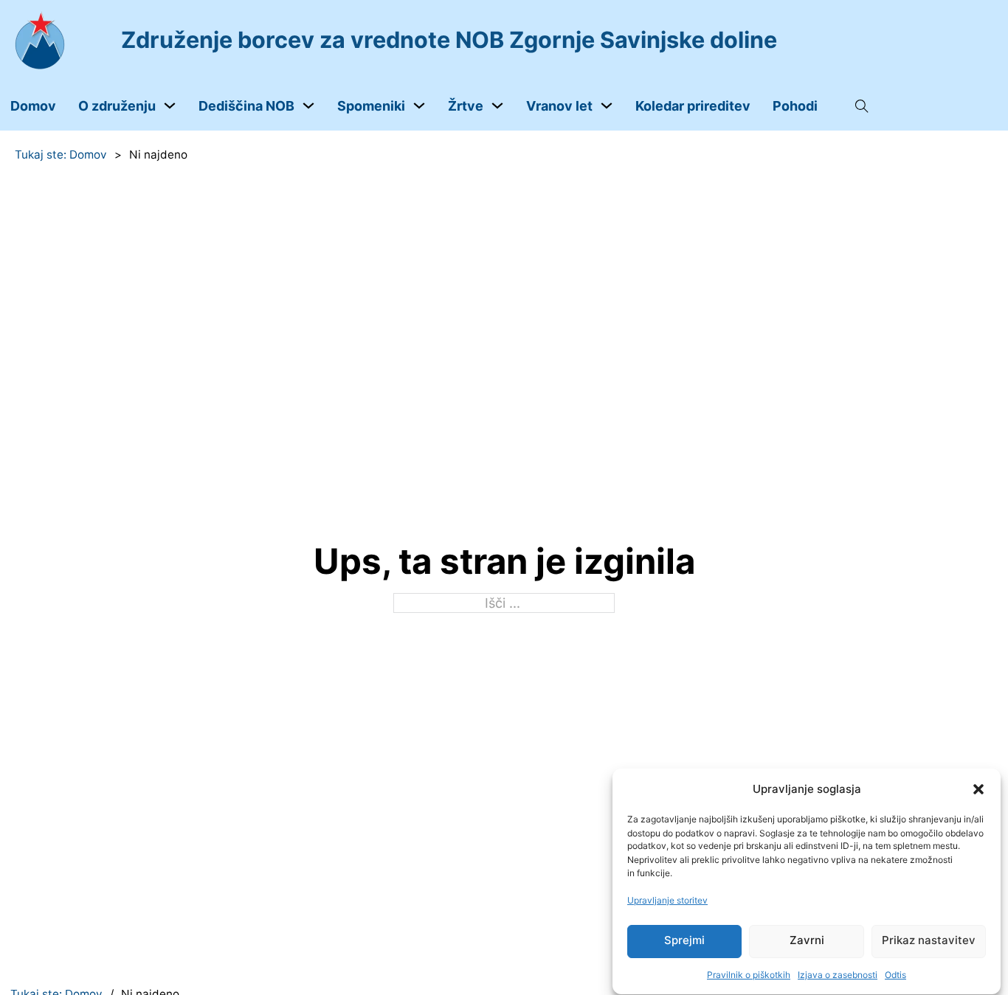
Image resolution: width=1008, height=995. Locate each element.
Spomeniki (371, 106)
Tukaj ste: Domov (61, 155)
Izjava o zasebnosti (837, 974)
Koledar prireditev (692, 106)
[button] (978, 789)
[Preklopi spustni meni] (169, 105)
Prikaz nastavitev (929, 941)
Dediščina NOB (246, 106)
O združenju (117, 106)
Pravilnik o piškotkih (748, 974)
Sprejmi (684, 941)
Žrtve (465, 106)
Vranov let (559, 106)
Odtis (895, 974)
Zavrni (807, 941)
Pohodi (795, 106)
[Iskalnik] (862, 106)
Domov (33, 106)
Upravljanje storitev (667, 900)
